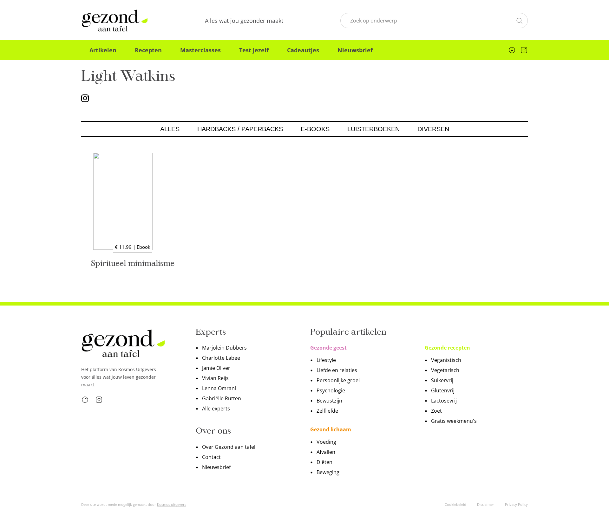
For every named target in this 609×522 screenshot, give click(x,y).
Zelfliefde (327, 410)
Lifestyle (326, 360)
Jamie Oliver (216, 367)
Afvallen (326, 451)
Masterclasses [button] (200, 50)
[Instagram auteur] (85, 97)
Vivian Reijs (215, 378)
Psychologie (331, 390)
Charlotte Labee (221, 357)
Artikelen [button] (102, 50)
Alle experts (216, 408)
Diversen (433, 129)
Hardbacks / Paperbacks (240, 129)
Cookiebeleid (455, 504)
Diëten (324, 462)
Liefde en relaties (337, 370)
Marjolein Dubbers (224, 347)
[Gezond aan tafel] (114, 20)
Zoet (436, 410)
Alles (170, 129)
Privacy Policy (516, 504)
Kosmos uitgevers (171, 504)
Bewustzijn (329, 400)
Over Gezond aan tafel (228, 446)
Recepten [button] (148, 50)
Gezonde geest (328, 347)
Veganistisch (446, 360)
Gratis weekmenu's (454, 420)
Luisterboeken (373, 129)
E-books (315, 129)
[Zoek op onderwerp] (519, 20)
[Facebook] (512, 50)
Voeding (326, 441)
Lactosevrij (444, 400)
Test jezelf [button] (254, 50)
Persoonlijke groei (338, 380)
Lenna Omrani (219, 388)
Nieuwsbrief (355, 50)
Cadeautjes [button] (303, 50)
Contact (211, 457)
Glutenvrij (443, 390)
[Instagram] (524, 50)
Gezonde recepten (447, 347)
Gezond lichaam (330, 429)
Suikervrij (442, 380)
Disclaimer (485, 504)
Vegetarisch (445, 370)
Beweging (328, 472)
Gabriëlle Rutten (221, 398)
